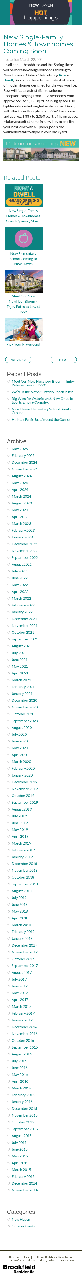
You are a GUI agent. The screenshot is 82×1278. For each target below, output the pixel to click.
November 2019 (25, 788)
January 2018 (22, 938)
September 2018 (25, 884)
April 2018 (20, 918)
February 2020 (23, 768)
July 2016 (19, 1061)
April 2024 (20, 489)
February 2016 (23, 1095)
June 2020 (20, 741)
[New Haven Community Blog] (41, 12)
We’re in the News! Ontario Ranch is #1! (42, 391)
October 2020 (23, 714)
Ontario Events (23, 1226)
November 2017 (25, 952)
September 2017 (25, 965)
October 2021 (23, 632)
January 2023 (22, 537)
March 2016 (21, 1088)
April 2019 (20, 836)
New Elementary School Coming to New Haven (23, 258)
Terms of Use (66, 1260)
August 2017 (22, 972)
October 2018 (23, 877)
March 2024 (21, 496)
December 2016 (24, 1027)
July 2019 (19, 816)
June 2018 (20, 904)
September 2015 (25, 1129)
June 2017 (20, 986)
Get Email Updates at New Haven (52, 1257)
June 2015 (20, 1149)
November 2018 (25, 870)
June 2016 (20, 1067)
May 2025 (20, 448)
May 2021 (20, 666)
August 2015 (22, 1135)
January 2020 (22, 775)
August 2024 (22, 476)
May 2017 (20, 993)
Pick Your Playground (23, 344)
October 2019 (23, 795)
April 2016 (20, 1081)
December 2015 (24, 1108)
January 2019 (22, 856)
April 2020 (20, 754)
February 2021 (23, 686)
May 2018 (20, 911)
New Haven (21, 1219)
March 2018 (21, 925)
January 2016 (22, 1101)
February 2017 (23, 1013)
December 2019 (24, 782)
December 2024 (24, 462)
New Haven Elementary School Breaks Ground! (42, 411)
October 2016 (23, 1040)
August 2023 (22, 503)
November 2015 (25, 1115)
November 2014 (25, 1190)
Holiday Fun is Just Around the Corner (41, 419)
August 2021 (22, 646)
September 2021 (25, 639)
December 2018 (24, 863)
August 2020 (22, 727)
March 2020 (21, 761)
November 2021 (25, 625)
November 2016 (25, 1033)
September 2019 (25, 802)
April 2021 (20, 673)
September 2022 (25, 557)
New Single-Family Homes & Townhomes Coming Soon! (38, 44)
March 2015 (21, 1169)
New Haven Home (19, 1257)
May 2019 (20, 829)
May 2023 (20, 510)
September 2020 (25, 720)
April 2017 (20, 999)
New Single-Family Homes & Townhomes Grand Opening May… (23, 215)
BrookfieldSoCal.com (23, 1260)
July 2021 (19, 652)
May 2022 (20, 584)
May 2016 (20, 1074)
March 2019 (21, 843)
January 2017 (22, 1020)
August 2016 (22, 1054)
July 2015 (19, 1142)
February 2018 (23, 931)
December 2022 (24, 544)
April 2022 (20, 591)
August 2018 (22, 891)
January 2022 (22, 612)
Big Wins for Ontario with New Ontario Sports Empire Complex (42, 400)
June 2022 (20, 578)
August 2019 (22, 809)
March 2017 (21, 1006)
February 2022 (23, 605)
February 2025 (23, 455)
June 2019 (20, 822)
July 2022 (19, 571)
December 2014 (24, 1183)
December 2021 (24, 618)
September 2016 (25, 1047)
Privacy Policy (47, 1260)
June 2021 (20, 659)
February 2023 (23, 530)
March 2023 (21, 523)
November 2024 (25, 469)
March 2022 (21, 598)
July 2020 (19, 734)
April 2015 (20, 1163)
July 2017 (19, 979)
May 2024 (20, 482)
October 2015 (23, 1122)
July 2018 (19, 897)
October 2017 (23, 959)
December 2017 (24, 945)
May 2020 (20, 748)
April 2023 (20, 516)
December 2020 (24, 700)
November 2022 (25, 550)
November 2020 (25, 707)
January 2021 (22, 693)
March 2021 (21, 680)
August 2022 (22, 564)
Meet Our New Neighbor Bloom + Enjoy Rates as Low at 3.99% (23, 304)
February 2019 (23, 850)
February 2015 (23, 1176)
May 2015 (20, 1156)
